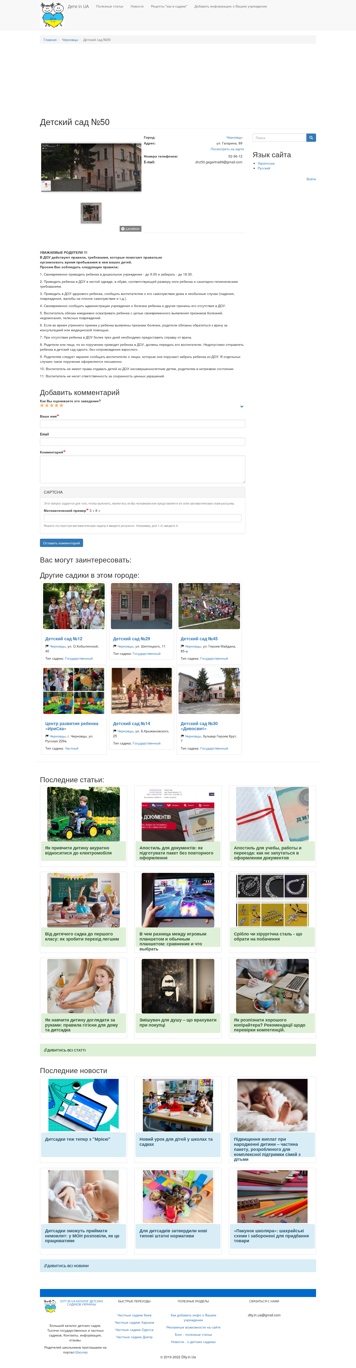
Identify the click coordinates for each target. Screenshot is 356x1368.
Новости (137, 6)
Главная (50, 39)
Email (44, 434)
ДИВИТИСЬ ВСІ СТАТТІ (66, 1050)
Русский (264, 168)
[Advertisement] (178, 83)
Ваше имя (48, 416)
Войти (311, 178)
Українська (266, 163)
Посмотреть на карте (227, 148)
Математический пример (65, 510)
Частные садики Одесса (134, 1329)
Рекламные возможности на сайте (193, 1327)
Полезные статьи (109, 6)
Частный (71, 748)
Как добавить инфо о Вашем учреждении (193, 1317)
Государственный (79, 658)
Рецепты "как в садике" (169, 6)
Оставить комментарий (61, 542)
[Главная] (54, 15)
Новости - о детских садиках (193, 1341)
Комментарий (51, 452)
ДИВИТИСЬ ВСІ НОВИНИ (68, 1265)
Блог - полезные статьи (193, 1334)
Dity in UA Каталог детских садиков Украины (81, 1302)
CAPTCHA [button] (53, 492)
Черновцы (70, 39)
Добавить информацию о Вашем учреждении (230, 6)
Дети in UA (78, 6)
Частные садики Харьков (134, 1322)
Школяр (81, 1352)
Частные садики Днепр (134, 1336)
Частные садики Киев (134, 1315)
